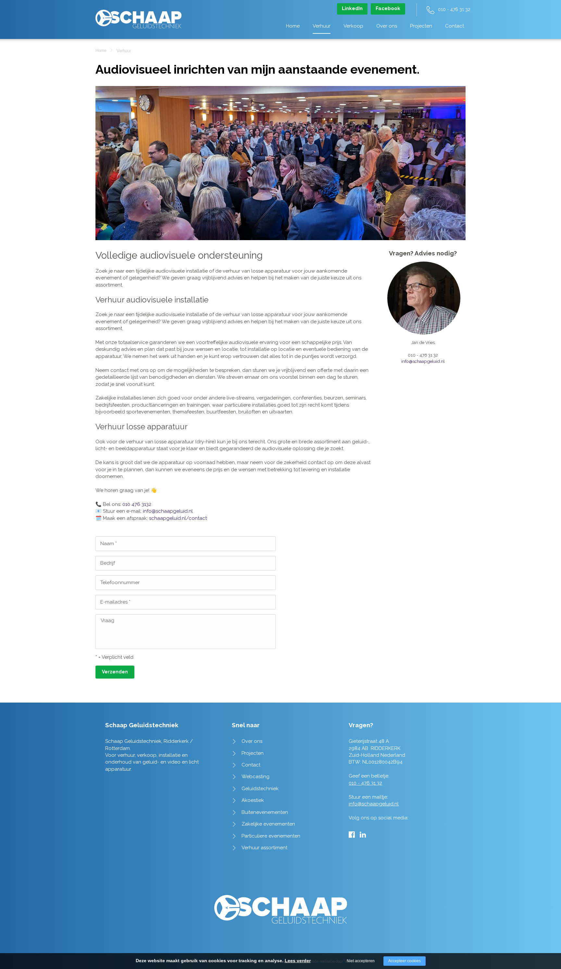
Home (293, 26)
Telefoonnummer (120, 582)
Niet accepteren (361, 961)
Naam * (108, 543)
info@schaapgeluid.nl (168, 511)
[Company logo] (138, 15)
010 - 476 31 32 (454, 9)
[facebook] (352, 834)
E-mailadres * (115, 602)
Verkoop (353, 26)
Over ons (386, 26)
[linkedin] (363, 834)
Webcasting (255, 776)
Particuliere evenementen (271, 836)
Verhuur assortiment (264, 848)
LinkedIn (352, 8)
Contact (454, 26)
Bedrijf (107, 563)
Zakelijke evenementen (268, 824)
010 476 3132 (136, 504)
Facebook (388, 8)
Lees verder (298, 960)
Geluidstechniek (260, 788)
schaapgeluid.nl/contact (178, 518)
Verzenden (115, 671)
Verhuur (321, 26)
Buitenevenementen (265, 812)
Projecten (421, 26)
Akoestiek (253, 800)
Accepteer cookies (404, 961)
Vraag (107, 620)
